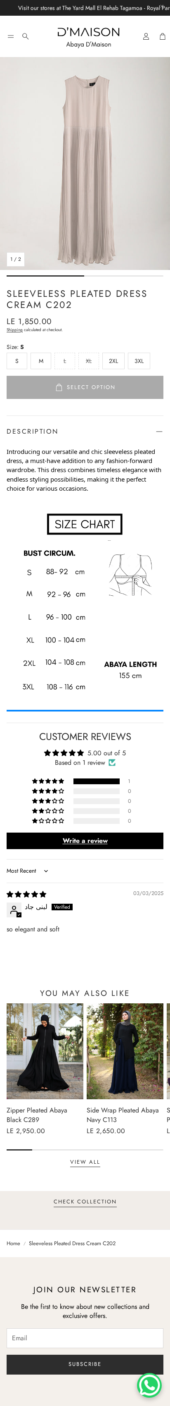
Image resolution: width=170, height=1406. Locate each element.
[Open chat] (149, 1385)
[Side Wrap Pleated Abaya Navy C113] (125, 1051)
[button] (11, 36)
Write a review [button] (85, 840)
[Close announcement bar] (162, 6)
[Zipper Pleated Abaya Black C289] (45, 1051)
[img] (26, 894)
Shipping (15, 330)
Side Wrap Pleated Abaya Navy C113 (123, 1114)
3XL (139, 361)
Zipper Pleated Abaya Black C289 (37, 1114)
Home (13, 1243)
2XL (113, 361)
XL (89, 361)
